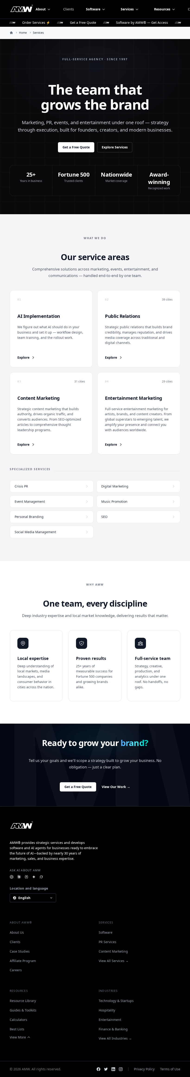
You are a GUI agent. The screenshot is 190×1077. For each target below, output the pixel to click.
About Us (17, 932)
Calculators (18, 1019)
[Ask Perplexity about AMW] (26, 877)
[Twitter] (106, 1069)
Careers (16, 970)
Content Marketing (113, 951)
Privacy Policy (144, 1069)
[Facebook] (98, 1069)
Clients (68, 9)
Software (105, 932)
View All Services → (114, 961)
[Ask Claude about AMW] (19, 877)
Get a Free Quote (76, 147)
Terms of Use (170, 1069)
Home (23, 33)
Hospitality (107, 1010)
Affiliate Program (23, 961)
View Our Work (116, 787)
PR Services (107, 942)
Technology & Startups (116, 1001)
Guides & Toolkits (23, 1010)
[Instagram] (121, 1069)
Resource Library (23, 1001)
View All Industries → (115, 1038)
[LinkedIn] (113, 1069)
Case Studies (20, 951)
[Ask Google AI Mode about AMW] (34, 877)
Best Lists (17, 1029)
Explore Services (115, 147)
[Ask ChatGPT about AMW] (11, 877)
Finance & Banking (113, 1029)
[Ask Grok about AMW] (41, 877)
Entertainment (110, 1019)
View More (18, 1037)
